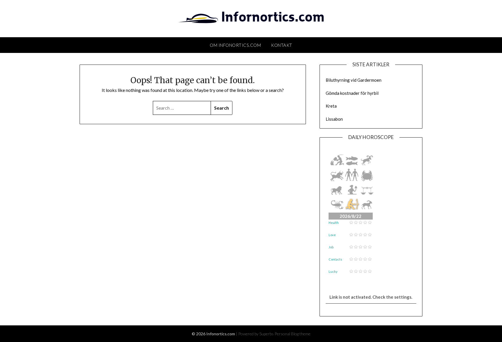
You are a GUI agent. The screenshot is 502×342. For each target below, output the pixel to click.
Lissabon (334, 119)
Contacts (335, 259)
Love (332, 235)
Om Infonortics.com (235, 45)
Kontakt (281, 45)
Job (331, 247)
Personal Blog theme (293, 333)
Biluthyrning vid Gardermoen (353, 80)
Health (334, 223)
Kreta (331, 105)
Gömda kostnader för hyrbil (352, 93)
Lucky (333, 271)
